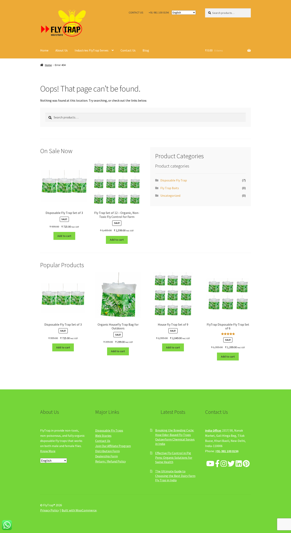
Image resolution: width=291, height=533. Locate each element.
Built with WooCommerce (79, 510)
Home (44, 50)
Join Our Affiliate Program (113, 446)
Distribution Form (107, 451)
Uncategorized (170, 195)
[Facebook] (217, 464)
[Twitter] (231, 464)
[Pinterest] (246, 464)
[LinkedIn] (239, 464)
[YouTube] (210, 464)
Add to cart (64, 236)
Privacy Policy (49, 510)
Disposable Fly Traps (109, 430)
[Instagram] (224, 464)
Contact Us (128, 50)
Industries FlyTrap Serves (91, 50)
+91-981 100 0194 (159, 12)
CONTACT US (136, 12)
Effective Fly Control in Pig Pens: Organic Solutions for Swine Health (173, 457)
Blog (146, 50)
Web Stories (103, 436)
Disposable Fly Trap (173, 180)
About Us (61, 50)
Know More (47, 451)
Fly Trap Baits (169, 188)
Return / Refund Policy (110, 461)
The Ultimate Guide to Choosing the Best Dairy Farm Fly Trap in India (175, 475)
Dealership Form (106, 456)
